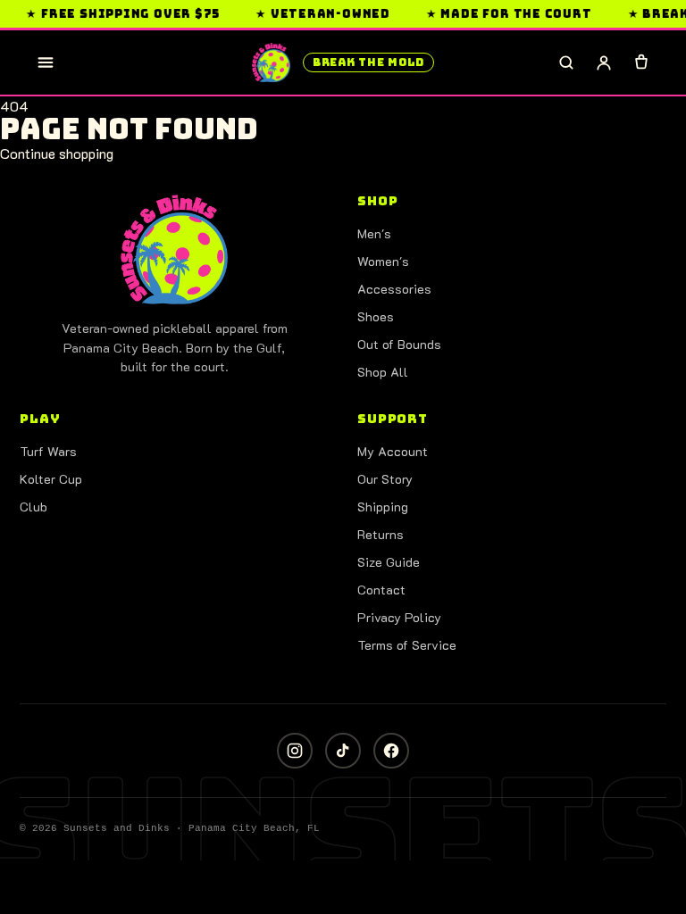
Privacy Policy (399, 617)
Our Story (385, 478)
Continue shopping (56, 153)
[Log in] (604, 62)
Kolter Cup (51, 478)
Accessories (394, 288)
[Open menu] (46, 62)
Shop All (382, 371)
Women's (383, 261)
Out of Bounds (399, 344)
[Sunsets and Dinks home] (174, 249)
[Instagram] (295, 751)
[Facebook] (391, 751)
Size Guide (388, 561)
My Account (392, 451)
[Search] (566, 62)
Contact (381, 589)
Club (33, 506)
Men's (374, 233)
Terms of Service (406, 644)
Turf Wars (48, 451)
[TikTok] (343, 751)
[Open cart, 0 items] (641, 62)
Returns (380, 534)
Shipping (382, 506)
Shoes (375, 316)
